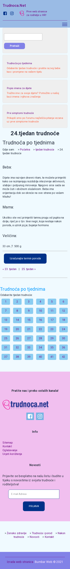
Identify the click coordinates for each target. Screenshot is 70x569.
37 (5, 356)
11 (52, 310)
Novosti (34, 537)
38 (17, 356)
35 (52, 347)
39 (29, 356)
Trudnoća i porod (42, 533)
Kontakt (7, 446)
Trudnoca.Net (14, 5)
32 (17, 347)
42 (63, 356)
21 (29, 329)
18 (63, 319)
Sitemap (8, 442)
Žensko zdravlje (17, 533)
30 (63, 338)
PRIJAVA (34, 506)
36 (63, 347)
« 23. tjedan (9, 269)
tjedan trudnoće (45, 149)
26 (17, 338)
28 (40, 338)
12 (63, 310)
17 (52, 319)
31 (5, 347)
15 (29, 319)
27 (29, 338)
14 (17, 319)
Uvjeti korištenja (12, 454)
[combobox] (23, 37)
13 (5, 319)
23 (52, 329)
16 (40, 319)
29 (52, 338)
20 (17, 329)
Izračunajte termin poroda (25, 258)
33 (29, 347)
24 (63, 329)
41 (52, 356)
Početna (25, 149)
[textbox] (23, 36)
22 (40, 329)
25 (5, 338)
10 (40, 310)
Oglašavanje (10, 450)
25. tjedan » (29, 269)
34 (40, 347)
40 (40, 356)
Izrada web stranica (20, 562)
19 (5, 329)
